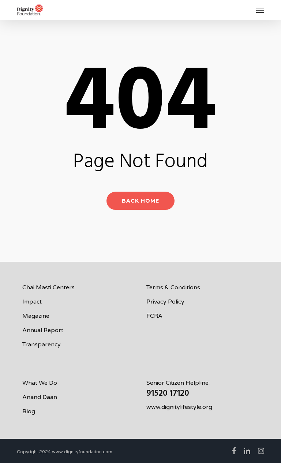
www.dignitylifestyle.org (179, 407)
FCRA (154, 316)
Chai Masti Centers (48, 287)
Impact (32, 301)
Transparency (41, 344)
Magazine (35, 316)
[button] (260, 10)
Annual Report (42, 330)
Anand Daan (39, 397)
